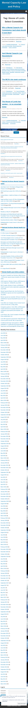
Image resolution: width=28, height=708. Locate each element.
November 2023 (4, 410)
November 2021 (4, 467)
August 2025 (4, 359)
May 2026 (3, 337)
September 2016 (5, 611)
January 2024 (4, 405)
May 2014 (3, 679)
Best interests (19, 67)
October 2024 (4, 383)
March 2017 (3, 597)
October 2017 (4, 580)
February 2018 (4, 571)
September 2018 (5, 556)
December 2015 (4, 633)
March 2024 (3, 400)
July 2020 (3, 506)
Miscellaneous (9, 67)
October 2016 (4, 609)
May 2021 (3, 482)
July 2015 (3, 645)
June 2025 (3, 364)
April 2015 (3, 652)
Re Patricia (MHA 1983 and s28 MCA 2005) (11, 264)
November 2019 (4, 525)
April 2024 (3, 398)
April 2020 (3, 513)
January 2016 (4, 631)
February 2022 (4, 460)
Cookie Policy (4, 701)
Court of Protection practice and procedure (15, 69)
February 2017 (4, 599)
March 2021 (3, 486)
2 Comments (12, 123)
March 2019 (3, 544)
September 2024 (5, 386)
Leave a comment (12, 47)
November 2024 (4, 381)
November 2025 (4, 352)
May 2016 (3, 621)
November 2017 (4, 578)
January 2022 (4, 462)
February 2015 (4, 657)
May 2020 (3, 510)
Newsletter (12, 72)
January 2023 (4, 434)
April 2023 (3, 426)
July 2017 (3, 587)
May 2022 (3, 453)
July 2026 (3, 333)
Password (3, 692)
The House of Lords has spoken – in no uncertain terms (11, 104)
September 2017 (5, 583)
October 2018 (4, 554)
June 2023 (3, 422)
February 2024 (4, 402)
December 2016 (4, 604)
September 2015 (5, 640)
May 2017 (3, 592)
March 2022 (3, 458)
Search (16, 132)
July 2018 (3, 559)
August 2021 (4, 474)
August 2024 (4, 388)
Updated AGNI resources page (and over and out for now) (11, 156)
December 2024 (4, 378)
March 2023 (3, 429)
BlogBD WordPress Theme (14, 705)
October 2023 (4, 412)
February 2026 (4, 345)
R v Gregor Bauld (5, 268)
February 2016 (4, 628)
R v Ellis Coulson (5, 233)
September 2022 (5, 443)
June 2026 (3, 335)
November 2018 (4, 551)
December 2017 (4, 575)
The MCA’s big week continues (14, 79)
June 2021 (3, 479)
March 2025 (3, 371)
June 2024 (3, 393)
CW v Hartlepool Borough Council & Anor (11, 207)
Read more (18, 41)
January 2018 (4, 573)
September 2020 (5, 501)
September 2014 (5, 669)
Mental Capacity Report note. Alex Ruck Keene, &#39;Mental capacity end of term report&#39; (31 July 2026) (12, 293)
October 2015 (4, 638)
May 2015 (3, 650)
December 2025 (4, 349)
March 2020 (3, 515)
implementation (16, 94)
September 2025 (5, 357)
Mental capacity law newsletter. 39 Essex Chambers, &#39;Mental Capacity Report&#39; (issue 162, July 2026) (13, 298)
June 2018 (3, 561)
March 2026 (3, 342)
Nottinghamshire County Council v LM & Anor (11, 222)
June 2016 (3, 619)
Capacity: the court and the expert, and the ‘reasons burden (11, 173)
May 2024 (3, 395)
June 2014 (3, 676)
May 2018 (3, 563)
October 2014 (4, 667)
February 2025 (4, 374)
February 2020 (4, 518)
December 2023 (4, 407)
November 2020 (4, 496)
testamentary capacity (19, 72)
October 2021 (4, 470)
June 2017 (3, 590)
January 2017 (4, 602)
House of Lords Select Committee (18, 70)
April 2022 (3, 455)
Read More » (16, 143)
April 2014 (3, 681)
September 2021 (5, 472)
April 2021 (3, 484)
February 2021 (4, 489)
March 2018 (3, 568)
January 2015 (4, 659)
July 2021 (3, 477)
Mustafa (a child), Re (6, 211)
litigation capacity (5, 72)
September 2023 (5, 414)
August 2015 (4, 643)
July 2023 (3, 419)
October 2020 (4, 498)
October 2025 (4, 354)
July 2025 (3, 362)
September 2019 (5, 530)
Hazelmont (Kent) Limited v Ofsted (9, 220)
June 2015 (3, 647)
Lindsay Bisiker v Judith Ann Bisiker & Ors (11, 195)
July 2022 (3, 448)
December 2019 (4, 522)
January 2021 (4, 491)
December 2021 (4, 465)
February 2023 (4, 431)
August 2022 (4, 446)
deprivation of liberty (6, 70)
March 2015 (3, 655)
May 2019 (3, 539)
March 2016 (3, 626)
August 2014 (4, 671)
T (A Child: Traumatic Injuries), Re (9, 235)
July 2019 (3, 534)
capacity (4, 69)
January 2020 (4, 520)
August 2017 (4, 585)
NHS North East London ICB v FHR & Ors (11, 191)
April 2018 (3, 566)
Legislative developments (11, 44)
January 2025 (4, 376)
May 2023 (3, 424)
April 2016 (3, 623)
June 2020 (3, 508)
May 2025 (3, 366)
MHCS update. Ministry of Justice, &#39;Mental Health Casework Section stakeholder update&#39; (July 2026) (13, 287)
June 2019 (3, 537)
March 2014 (3, 683)
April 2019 (3, 542)
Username (3, 690)
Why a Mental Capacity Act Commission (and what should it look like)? (14, 30)
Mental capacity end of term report (7, 139)
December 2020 (4, 494)
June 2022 (3, 450)
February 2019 (4, 547)
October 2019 (4, 527)
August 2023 (4, 417)
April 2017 (3, 595)
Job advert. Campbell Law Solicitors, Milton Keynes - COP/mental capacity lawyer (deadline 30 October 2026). (13, 277)
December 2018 (4, 549)
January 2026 (4, 347)
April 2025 (3, 369)
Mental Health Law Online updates (13, 272)
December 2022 (4, 436)
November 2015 (4, 635)
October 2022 (4, 441)
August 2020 (4, 503)
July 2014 (3, 674)
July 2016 (3, 616)
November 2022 (4, 438)
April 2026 (3, 340)
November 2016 (4, 607)
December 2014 (4, 662)
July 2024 (3, 390)
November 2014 (4, 664)
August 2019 (4, 532)
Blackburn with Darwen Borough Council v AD (12, 247)
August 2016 (4, 614)
